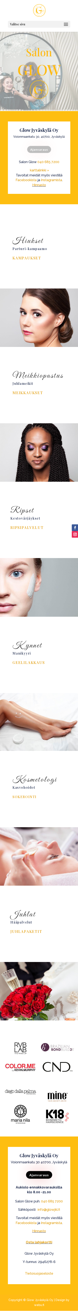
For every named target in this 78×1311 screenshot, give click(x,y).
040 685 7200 (48, 162)
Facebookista (26, 180)
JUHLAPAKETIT (26, 931)
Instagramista (51, 180)
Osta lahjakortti (39, 1242)
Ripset (22, 510)
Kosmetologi (34, 780)
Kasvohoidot (23, 787)
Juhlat (23, 914)
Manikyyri (21, 653)
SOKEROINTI (24, 797)
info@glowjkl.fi (49, 1210)
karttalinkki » (39, 170)
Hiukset (27, 241)
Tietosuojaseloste (39, 1273)
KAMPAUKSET (26, 257)
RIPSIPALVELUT (26, 527)
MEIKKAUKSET (27, 392)
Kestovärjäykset (25, 518)
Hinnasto (39, 185)
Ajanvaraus (39, 149)
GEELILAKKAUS (28, 662)
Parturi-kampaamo (29, 248)
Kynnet (27, 645)
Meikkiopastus (37, 376)
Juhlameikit (22, 383)
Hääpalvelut (21, 922)
